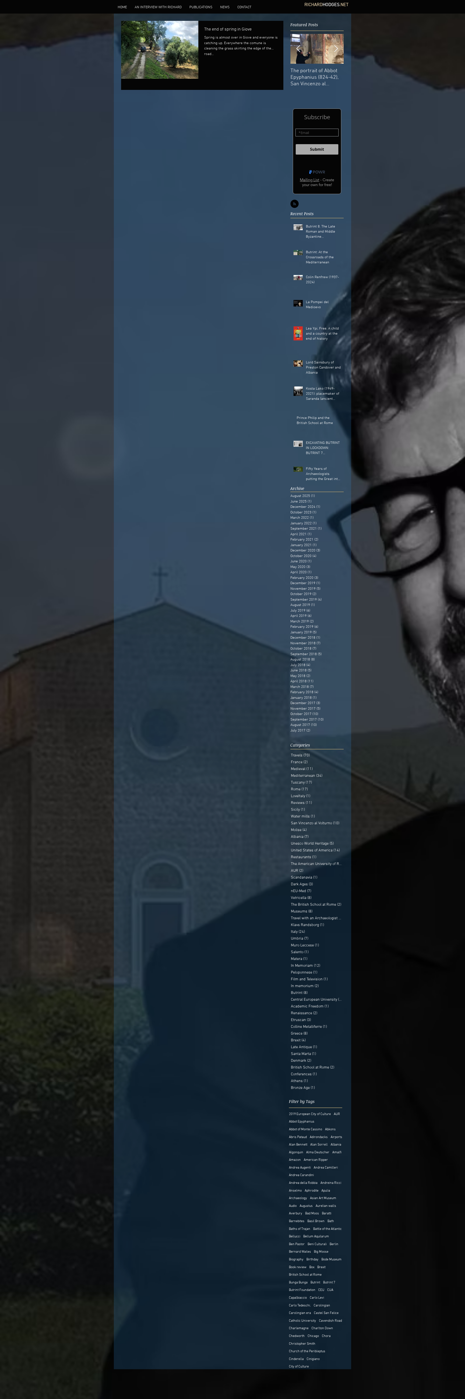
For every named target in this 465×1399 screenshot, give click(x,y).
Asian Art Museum (323, 1198)
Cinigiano (313, 1359)
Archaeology (298, 1198)
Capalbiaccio (298, 1298)
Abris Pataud (298, 1137)
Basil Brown (316, 1221)
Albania (336, 1145)
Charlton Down (322, 1328)
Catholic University (302, 1321)
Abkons (330, 1129)
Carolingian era (300, 1313)
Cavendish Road (330, 1321)
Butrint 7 (329, 1283)
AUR (337, 1114)
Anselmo (295, 1191)
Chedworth (297, 1336)
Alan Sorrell (319, 1145)
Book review (297, 1267)
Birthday (312, 1260)
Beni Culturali (317, 1244)
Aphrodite (311, 1191)
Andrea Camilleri (326, 1168)
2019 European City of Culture (310, 1114)
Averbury (295, 1213)
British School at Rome (305, 1275)
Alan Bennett (298, 1145)
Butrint (315, 1283)
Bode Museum (331, 1260)
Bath (330, 1221)
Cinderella (296, 1359)
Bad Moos (312, 1213)
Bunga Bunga (298, 1283)
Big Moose (321, 1252)
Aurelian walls (326, 1206)
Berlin (334, 1244)
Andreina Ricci (330, 1183)
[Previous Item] (298, 49)
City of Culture (299, 1367)
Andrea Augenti (300, 1168)
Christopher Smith (302, 1344)
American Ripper (316, 1160)
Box (311, 1267)
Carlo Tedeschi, (300, 1306)
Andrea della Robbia (303, 1183)
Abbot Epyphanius (301, 1122)
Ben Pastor (297, 1244)
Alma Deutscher (317, 1152)
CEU (321, 1290)
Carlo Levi (317, 1298)
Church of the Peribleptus (307, 1351)
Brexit (321, 1267)
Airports (336, 1137)
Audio (293, 1206)
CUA (330, 1290)
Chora (326, 1336)
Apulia (325, 1191)
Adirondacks (319, 1137)
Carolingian (322, 1306)
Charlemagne (299, 1328)
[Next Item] (336, 49)
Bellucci (294, 1236)
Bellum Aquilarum (316, 1236)
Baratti (326, 1213)
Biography (296, 1260)
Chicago (313, 1336)
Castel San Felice (326, 1313)
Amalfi (336, 1152)
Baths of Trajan (299, 1229)
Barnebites (296, 1221)
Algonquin (296, 1152)
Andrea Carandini (301, 1175)
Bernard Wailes (300, 1252)
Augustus (306, 1206)
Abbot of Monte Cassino (305, 1129)
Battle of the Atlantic (327, 1229)
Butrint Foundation (302, 1290)
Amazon (295, 1160)
